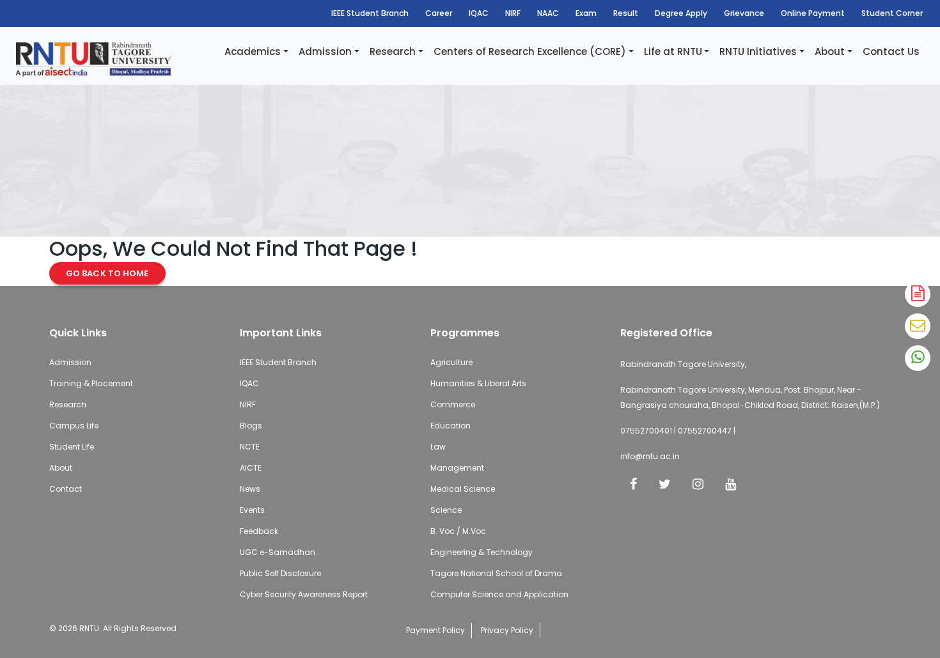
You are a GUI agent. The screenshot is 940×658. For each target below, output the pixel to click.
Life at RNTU (673, 51)
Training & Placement (91, 383)
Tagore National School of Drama (496, 573)
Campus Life (73, 425)
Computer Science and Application (499, 594)
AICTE (251, 467)
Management (457, 467)
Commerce (452, 404)
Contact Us (891, 51)
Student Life (71, 446)
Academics (252, 51)
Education (450, 425)
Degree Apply (681, 13)
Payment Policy (435, 630)
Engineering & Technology (481, 552)
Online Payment (813, 13)
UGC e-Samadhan (277, 552)
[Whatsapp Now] (917, 358)
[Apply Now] (917, 294)
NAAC (548, 13)
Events (252, 510)
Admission (325, 51)
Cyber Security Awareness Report (304, 594)
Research (393, 51)
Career (438, 13)
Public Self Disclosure (280, 573)
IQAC (479, 13)
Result (625, 13)
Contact (65, 488)
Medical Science (462, 488)
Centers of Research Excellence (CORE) (530, 51)
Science (446, 510)
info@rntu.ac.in (650, 456)
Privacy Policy (507, 630)
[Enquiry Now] (917, 326)
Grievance (744, 13)
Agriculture (451, 362)
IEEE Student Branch (370, 13)
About (830, 51)
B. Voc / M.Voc (458, 531)
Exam (586, 13)
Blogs (251, 425)
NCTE (250, 446)
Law (438, 446)
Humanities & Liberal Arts (478, 383)
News (250, 488)
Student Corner (892, 13)
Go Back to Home (107, 273)
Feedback (259, 531)
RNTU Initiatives (758, 51)
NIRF (513, 13)
